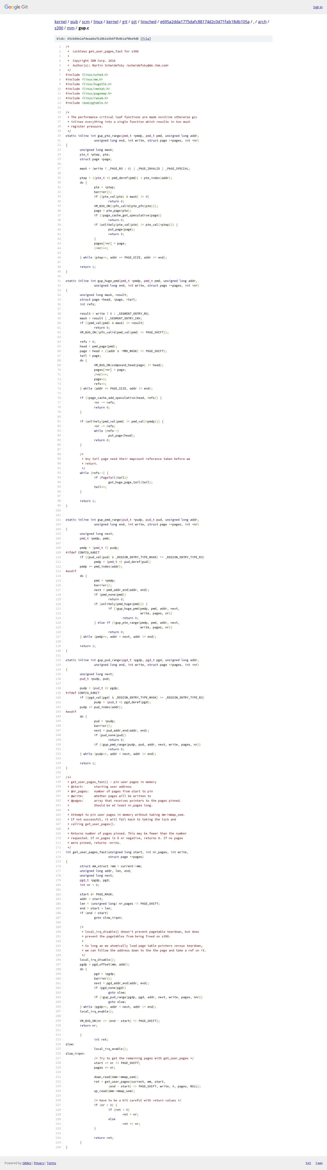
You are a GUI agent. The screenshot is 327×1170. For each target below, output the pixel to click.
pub (74, 21)
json (319, 1163)
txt (308, 1163)
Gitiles (26, 1163)
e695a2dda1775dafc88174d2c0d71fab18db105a (205, 21)
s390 (58, 28)
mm (71, 28)
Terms (51, 1163)
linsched (148, 21)
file (145, 39)
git (124, 21)
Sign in (318, 7)
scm (86, 21)
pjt (134, 21)
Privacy (39, 1163)
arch (262, 21)
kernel (60, 21)
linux (98, 21)
